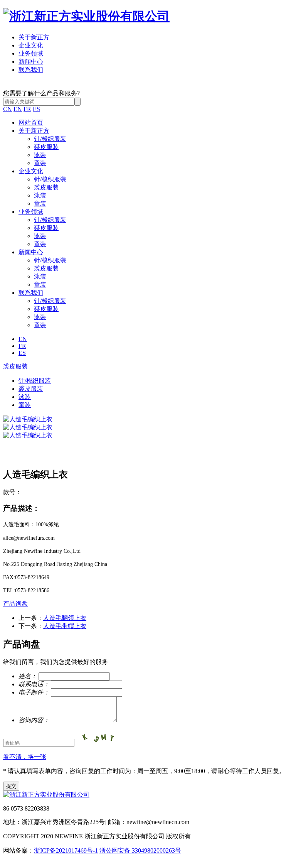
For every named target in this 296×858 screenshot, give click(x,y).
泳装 (40, 155)
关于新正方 (33, 37)
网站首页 (30, 122)
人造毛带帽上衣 (64, 626)
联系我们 (30, 69)
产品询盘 (15, 603)
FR (27, 109)
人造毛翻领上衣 (64, 618)
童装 (40, 163)
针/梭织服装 (50, 138)
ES (36, 109)
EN (17, 109)
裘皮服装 (46, 147)
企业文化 (30, 45)
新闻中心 (30, 61)
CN (7, 109)
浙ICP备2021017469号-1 (66, 850)
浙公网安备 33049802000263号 (140, 850)
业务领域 (30, 53)
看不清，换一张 (24, 756)
